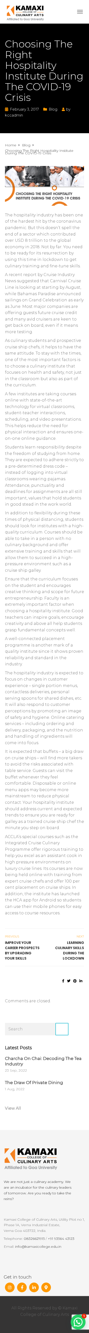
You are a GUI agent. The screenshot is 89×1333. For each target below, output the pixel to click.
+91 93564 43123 (61, 1238)
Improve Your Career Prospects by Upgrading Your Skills (22, 950)
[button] (78, 1322)
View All (13, 1108)
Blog (53, 109)
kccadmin (14, 115)
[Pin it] (75, 981)
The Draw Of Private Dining (34, 1082)
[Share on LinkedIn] (80, 981)
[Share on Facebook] (63, 981)
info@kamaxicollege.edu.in (38, 1246)
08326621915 (34, 1238)
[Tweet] (68, 981)
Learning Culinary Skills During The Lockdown (69, 950)
